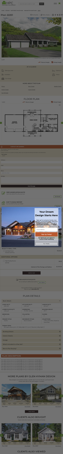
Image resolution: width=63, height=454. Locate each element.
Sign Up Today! (46, 234)
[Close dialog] (59, 208)
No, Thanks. (46, 243)
